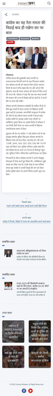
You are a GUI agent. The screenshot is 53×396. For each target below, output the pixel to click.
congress (13, 38)
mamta (35, 38)
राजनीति (11, 42)
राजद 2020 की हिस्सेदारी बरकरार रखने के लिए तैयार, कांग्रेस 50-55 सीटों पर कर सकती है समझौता (33, 286)
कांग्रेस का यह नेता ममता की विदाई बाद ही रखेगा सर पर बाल (25, 27)
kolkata (25, 38)
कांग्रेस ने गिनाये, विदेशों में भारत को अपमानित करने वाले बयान (26, 221)
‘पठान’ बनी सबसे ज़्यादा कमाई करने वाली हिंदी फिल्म (26, 205)
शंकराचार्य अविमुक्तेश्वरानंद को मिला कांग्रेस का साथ (31, 252)
